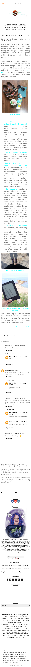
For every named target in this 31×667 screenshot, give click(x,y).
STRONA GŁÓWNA (12, 24)
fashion (3, 39)
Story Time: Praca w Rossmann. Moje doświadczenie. (15, 572)
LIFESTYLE (23, 27)
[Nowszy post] (1, 492)
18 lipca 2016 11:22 (19, 433)
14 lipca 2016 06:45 (19, 345)
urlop (28, 39)
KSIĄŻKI (14, 29)
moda (11, 39)
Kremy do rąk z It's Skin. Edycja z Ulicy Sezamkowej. (15, 568)
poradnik (17, 39)
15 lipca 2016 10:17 (19, 398)
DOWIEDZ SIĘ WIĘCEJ (14, 665)
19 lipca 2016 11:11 (22, 422)
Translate (20, 559)
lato (7, 39)
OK (21, 665)
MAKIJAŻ (7, 27)
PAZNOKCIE (15, 27)
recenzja (23, 39)
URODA (8, 29)
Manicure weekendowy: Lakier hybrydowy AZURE (15, 565)
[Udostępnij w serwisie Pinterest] (14, 336)
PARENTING (22, 29)
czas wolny (26, 38)
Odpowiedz (8, 350)
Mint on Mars (13, 357)
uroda (3, 40)
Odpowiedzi (10, 353)
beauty (19, 38)
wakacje (8, 40)
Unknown (8, 370)
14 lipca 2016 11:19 (17, 370)
